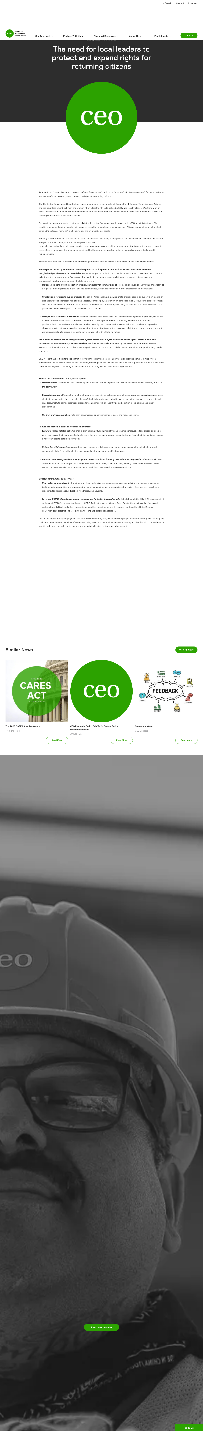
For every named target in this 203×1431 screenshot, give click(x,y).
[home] (16, 34)
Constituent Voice (143, 726)
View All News (186, 649)
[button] (44, 36)
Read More (57, 740)
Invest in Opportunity (101, 1327)
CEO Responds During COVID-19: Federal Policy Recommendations (94, 728)
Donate (189, 35)
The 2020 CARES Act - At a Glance (23, 726)
